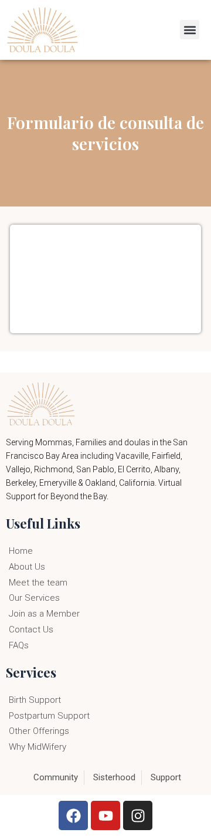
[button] (189, 29)
